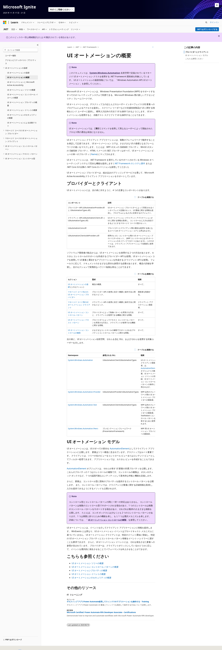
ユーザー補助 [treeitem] (10, 55)
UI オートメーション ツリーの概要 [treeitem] (21, 90)
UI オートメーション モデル (196, 55)
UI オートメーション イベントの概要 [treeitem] (22, 110)
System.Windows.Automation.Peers (83, 428)
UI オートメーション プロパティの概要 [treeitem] (22, 104)
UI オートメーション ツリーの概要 (88, 563)
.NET (77, 47)
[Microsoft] (4, 22)
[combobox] (20, 50)
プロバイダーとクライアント (197, 52)
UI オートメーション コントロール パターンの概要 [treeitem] (22, 96)
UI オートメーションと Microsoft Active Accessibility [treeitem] (20, 83)
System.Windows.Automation (105, 72)
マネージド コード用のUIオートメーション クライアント (79, 305)
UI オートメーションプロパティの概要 (89, 570)
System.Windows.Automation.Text (82, 405)
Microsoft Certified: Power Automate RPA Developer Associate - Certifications (101, 612)
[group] (111, 394)
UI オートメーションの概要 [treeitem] (18, 77)
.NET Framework (89, 47)
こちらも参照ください (194, 58)
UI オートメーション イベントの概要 (89, 574)
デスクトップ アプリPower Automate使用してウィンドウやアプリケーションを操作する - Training (108, 601)
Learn (69, 47)
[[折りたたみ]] (37, 45)
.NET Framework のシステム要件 (129, 163)
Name (94, 154)
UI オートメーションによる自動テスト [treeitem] (22, 124)
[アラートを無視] (217, 5)
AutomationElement (149, 368)
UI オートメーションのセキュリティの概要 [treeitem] (22, 116)
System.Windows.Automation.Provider (84, 392)
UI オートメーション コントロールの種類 (107, 519)
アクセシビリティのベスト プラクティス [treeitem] (20, 62)
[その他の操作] (153, 47)
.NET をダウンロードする (207, 29)
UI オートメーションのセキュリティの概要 (91, 577)
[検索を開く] (206, 22)
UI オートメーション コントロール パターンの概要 (95, 566)
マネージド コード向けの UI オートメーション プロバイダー (78, 294)
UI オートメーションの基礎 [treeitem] (18, 72)
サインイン (214, 22)
